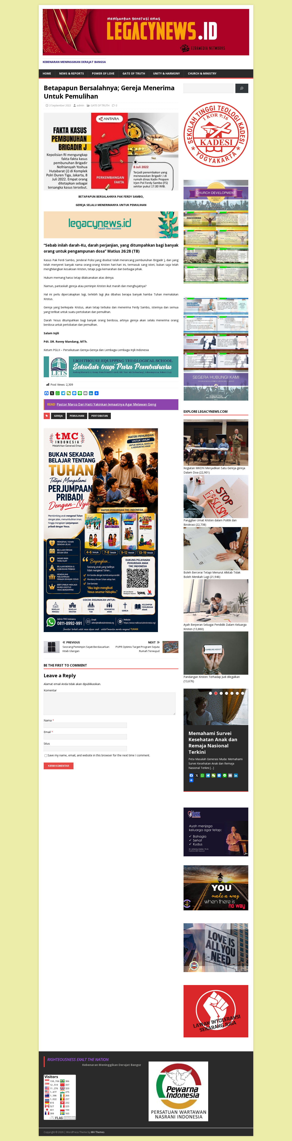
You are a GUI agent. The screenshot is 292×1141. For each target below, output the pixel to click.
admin (80, 105)
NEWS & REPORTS (71, 73)
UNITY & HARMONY (166, 73)
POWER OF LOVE (103, 73)
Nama (48, 720)
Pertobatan (99, 416)
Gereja (58, 416)
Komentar (50, 690)
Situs (47, 743)
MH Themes (97, 1132)
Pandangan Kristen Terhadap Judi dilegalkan (212, 677)
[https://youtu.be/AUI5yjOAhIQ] (241, 88)
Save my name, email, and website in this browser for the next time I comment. (99, 755)
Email (47, 732)
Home (47, 73)
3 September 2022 (60, 105)
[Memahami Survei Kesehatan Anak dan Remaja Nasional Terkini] (216, 707)
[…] (212, 768)
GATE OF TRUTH (134, 73)
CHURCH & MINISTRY (202, 73)
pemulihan (77, 416)
